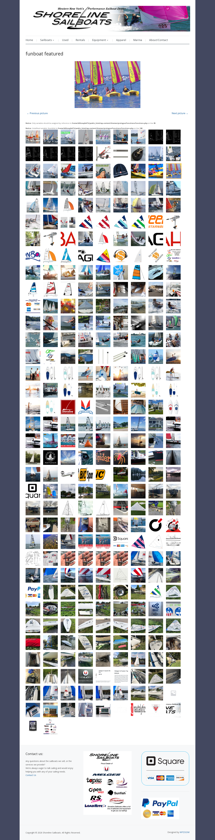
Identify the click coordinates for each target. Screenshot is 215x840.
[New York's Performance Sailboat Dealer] (108, 18)
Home (29, 40)
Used (65, 40)
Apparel (121, 40)
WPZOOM (184, 832)
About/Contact (158, 40)
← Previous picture (37, 113)
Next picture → (180, 113)
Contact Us (31, 775)
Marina (137, 40)
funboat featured (44, 53)
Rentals (80, 40)
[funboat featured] (107, 85)
